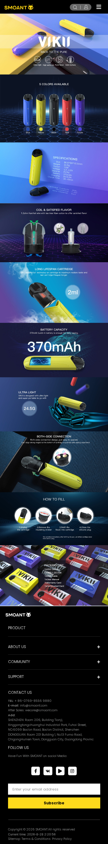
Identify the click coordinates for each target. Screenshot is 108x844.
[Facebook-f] (35, 771)
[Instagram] (72, 771)
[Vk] (47, 771)
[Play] (60, 771)
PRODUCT (16, 628)
